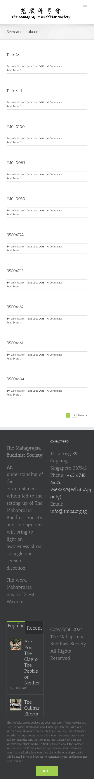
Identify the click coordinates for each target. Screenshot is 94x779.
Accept (47, 771)
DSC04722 (15, 234)
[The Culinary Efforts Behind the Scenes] (15, 704)
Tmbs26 (13, 54)
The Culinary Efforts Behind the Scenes (32, 716)
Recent (34, 628)
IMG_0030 (16, 198)
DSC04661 (15, 342)
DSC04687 (15, 306)
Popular (16, 625)
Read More (13, 70)
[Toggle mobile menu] (85, 6)
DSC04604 (15, 379)
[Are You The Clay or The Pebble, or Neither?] (15, 644)
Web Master (18, 66)
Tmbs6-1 (14, 90)
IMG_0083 (16, 162)
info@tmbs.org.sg (68, 511)
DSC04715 (15, 270)
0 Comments (54, 66)
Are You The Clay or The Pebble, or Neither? (32, 662)
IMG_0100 (16, 126)
